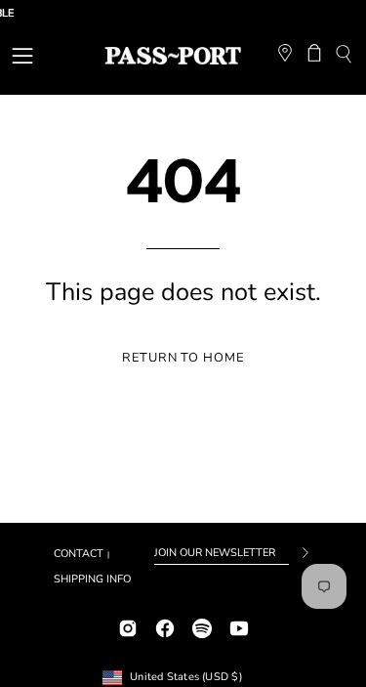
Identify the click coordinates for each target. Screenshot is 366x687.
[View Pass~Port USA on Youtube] (239, 626)
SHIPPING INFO (92, 579)
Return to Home (183, 357)
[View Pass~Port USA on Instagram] (128, 626)
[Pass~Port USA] (172, 55)
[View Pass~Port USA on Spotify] (202, 626)
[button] (343, 56)
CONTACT (78, 553)
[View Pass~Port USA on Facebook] (165, 626)
